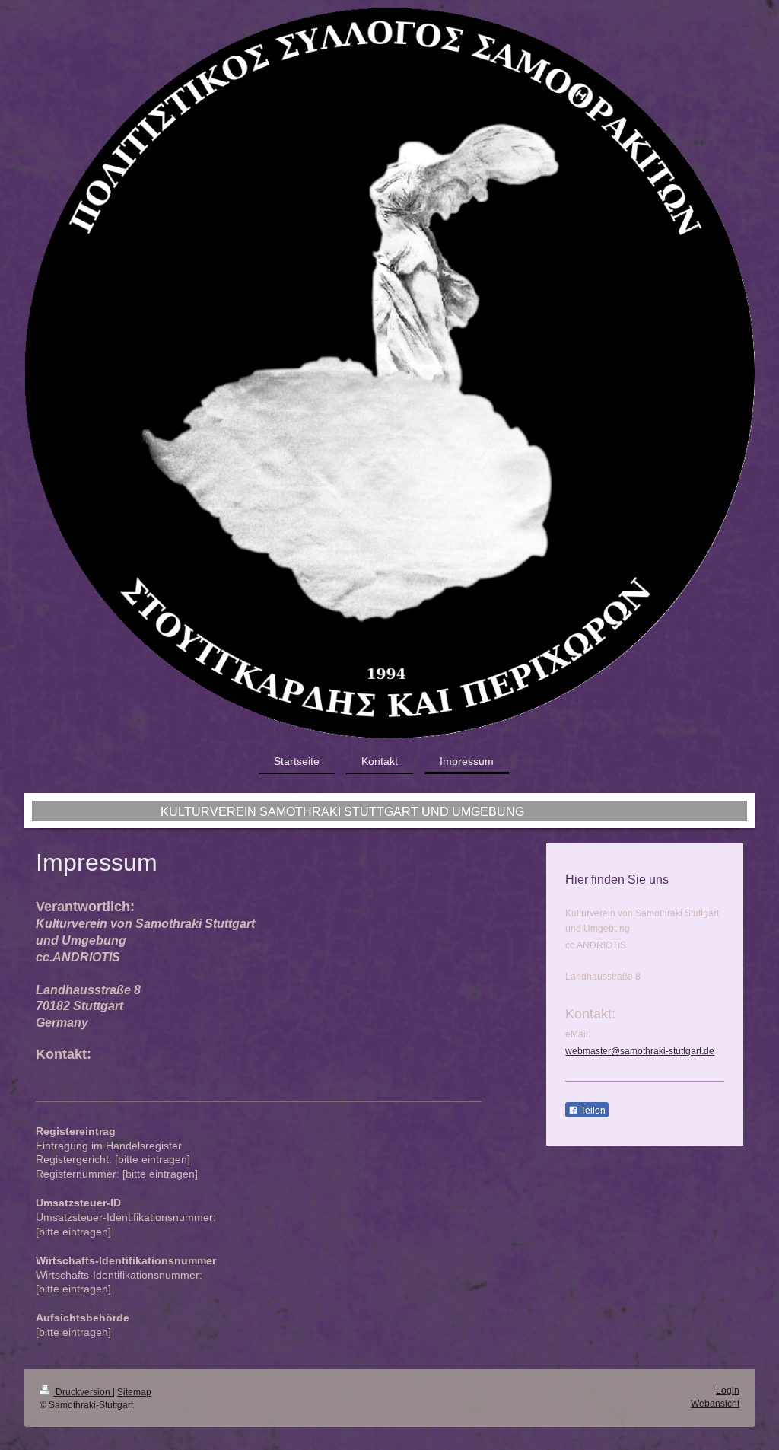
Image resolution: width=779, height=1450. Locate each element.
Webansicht (715, 1403)
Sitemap (134, 1392)
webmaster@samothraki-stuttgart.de (639, 1051)
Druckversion (83, 1392)
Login (727, 1390)
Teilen (592, 1110)
